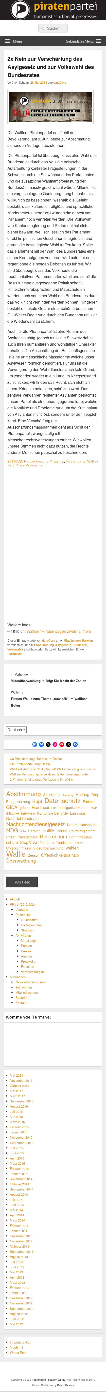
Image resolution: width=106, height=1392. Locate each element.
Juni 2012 (17, 1318)
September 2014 (21, 1189)
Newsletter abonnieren (31, 982)
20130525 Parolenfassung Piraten (34, 461)
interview (28, 813)
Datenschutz (62, 800)
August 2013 (19, 1256)
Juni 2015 (17, 1153)
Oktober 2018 (19, 1085)
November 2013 (21, 1241)
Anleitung (68, 795)
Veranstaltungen (32, 971)
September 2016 (21, 1101)
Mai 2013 (16, 1272)
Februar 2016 (19, 1127)
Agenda (26, 956)
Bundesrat (79, 645)
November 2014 (21, 1178)
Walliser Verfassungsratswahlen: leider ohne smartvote (49, 774)
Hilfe (53, 808)
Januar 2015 (18, 1173)
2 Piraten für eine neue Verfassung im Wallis (41, 779)
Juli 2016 (16, 1111)
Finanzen (27, 966)
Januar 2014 (18, 1230)
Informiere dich (20, 1342)
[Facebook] (27, 1370)
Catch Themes (65, 1385)
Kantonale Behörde (52, 813)
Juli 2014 (16, 1199)
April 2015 (17, 1158)
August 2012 (19, 1313)
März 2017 (17, 1096)
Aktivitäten (23, 935)
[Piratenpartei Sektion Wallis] (53, 18)
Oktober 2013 (19, 1246)
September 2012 (21, 1308)
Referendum (53, 836)
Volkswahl (14, 649)
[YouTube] (59, 1370)
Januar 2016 (18, 1132)
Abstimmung (45, 645)
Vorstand (22, 909)
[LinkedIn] (49, 1370)
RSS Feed (22, 881)
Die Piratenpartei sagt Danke (30, 763)
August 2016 (19, 1106)
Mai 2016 (16, 1116)
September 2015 (21, 1142)
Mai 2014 (16, 1209)
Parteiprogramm (32, 925)
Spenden (22, 997)
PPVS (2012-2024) (23, 904)
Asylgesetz (63, 645)
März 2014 (17, 1220)
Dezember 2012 (21, 1298)
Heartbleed (40, 807)
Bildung (82, 794)
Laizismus (78, 813)
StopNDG (28, 842)
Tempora (47, 842)
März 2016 (17, 1121)
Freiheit (88, 801)
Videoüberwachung (48, 848)
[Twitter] (38, 1370)
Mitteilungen (72, 640)
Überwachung (21, 860)
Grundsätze (29, 919)
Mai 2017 (16, 1090)
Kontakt (21, 1002)
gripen (25, 807)
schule (12, 842)
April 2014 (17, 1215)
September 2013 (21, 1251)
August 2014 (19, 1194)
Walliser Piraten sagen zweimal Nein (59, 631)
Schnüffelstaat (80, 836)
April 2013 (17, 1277)
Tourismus (64, 842)
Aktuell (15, 899)
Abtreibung (51, 794)
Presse (26, 951)
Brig (94, 794)
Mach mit (16, 1347)
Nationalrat (88, 824)
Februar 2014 (19, 1225)
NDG (12, 830)
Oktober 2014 (19, 1184)
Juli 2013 (16, 1261)
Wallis (16, 853)
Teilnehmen (24, 987)
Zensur (33, 855)
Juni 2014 (17, 1204)
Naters (72, 824)
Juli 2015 (16, 1147)
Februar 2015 (19, 1168)
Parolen (87, 640)
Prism (10, 836)
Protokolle (28, 961)
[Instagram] (81, 1370)
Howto (93, 808)
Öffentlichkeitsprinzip (60, 855)
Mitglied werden (27, 992)
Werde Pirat (18, 1352)
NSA (23, 831)
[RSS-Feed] (70, 1370)
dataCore (60, 82)
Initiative (12, 813)
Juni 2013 (17, 1267)
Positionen (23, 914)
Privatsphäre (27, 836)
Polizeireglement (82, 830)
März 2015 (17, 1163)
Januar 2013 (18, 1292)
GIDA (12, 806)
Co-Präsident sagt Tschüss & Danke (36, 758)
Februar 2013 (19, 1287)
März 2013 (17, 1282)
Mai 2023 (16, 1075)
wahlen (72, 848)
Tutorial (78, 843)
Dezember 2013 (21, 1236)
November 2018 (21, 1080)
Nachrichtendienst (22, 818)
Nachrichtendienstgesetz (35, 823)
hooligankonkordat (73, 807)
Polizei (62, 830)
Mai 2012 (16, 1324)
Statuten (27, 930)
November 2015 (21, 1137)
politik (48, 830)
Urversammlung (18, 848)
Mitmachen (18, 976)
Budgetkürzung (18, 801)
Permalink (14, 653)
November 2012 (21, 1303)
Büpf (37, 801)
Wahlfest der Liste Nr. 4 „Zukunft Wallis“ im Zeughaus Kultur (52, 769)
